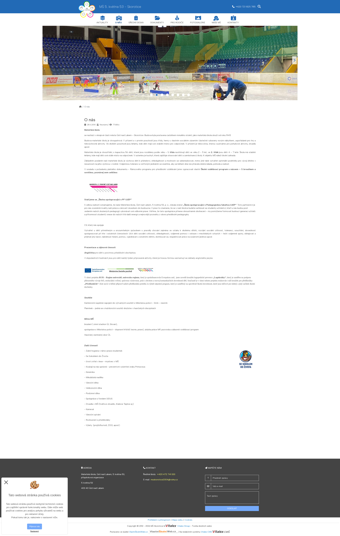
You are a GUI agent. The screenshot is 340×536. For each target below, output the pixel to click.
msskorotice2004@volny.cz (164, 479)
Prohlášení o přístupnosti (159, 520)
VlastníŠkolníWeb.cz (138, 532)
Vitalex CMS (206, 532)
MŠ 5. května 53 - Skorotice (120, 7)
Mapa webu (177, 520)
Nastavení (34, 531)
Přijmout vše (34, 526)
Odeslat (232, 508)
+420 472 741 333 (166, 474)
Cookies (188, 520)
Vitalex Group (183, 526)
